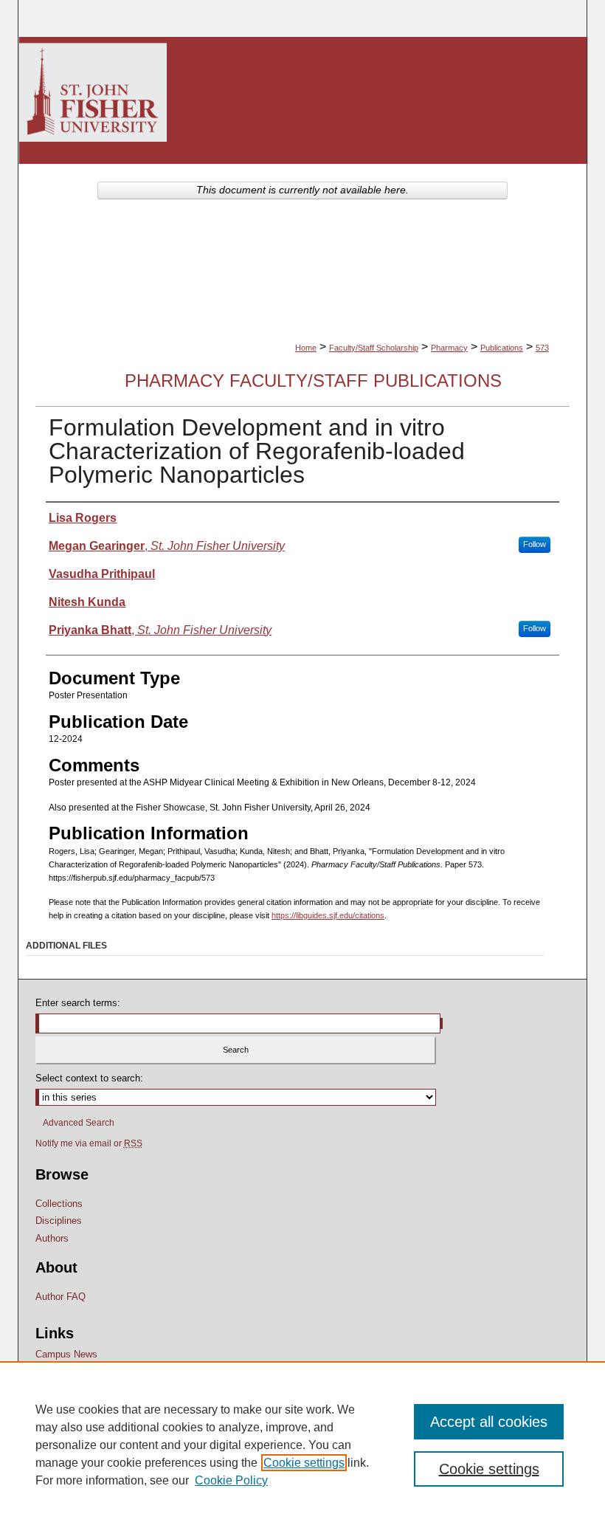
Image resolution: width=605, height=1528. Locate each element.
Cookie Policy (231, 1480)
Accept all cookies (488, 1422)
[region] (302, 1444)
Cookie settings (304, 1462)
